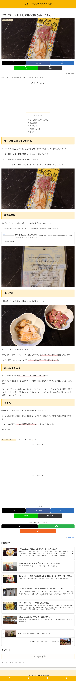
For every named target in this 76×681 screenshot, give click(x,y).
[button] (50, 68)
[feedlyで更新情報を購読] (56, 526)
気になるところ (35, 129)
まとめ (32, 132)
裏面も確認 (33, 123)
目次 (35, 116)
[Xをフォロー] (19, 526)
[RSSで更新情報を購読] (38, 531)
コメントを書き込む (38, 656)
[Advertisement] (38, 97)
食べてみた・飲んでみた (10, 440)
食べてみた (33, 126)
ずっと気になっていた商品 (39, 120)
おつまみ (21, 440)
